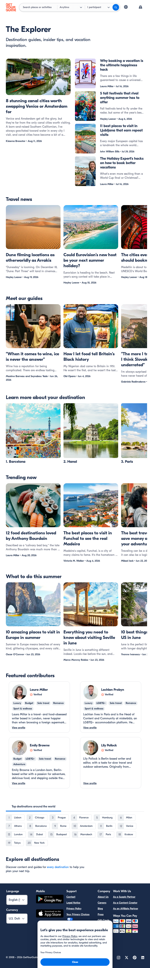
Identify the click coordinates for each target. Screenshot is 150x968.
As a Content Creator (125, 902)
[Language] (126, 7)
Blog (100, 908)
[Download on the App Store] (49, 914)
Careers (102, 902)
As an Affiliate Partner (125, 908)
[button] (33, 433)
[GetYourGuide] (11, 7)
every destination (58, 867)
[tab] (33, 806)
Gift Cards (103, 920)
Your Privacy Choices (77, 914)
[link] (33, 433)
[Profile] (140, 7)
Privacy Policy (73, 908)
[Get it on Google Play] (49, 899)
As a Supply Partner (124, 896)
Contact (70, 896)
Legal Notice (73, 902)
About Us (103, 896)
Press (101, 914)
